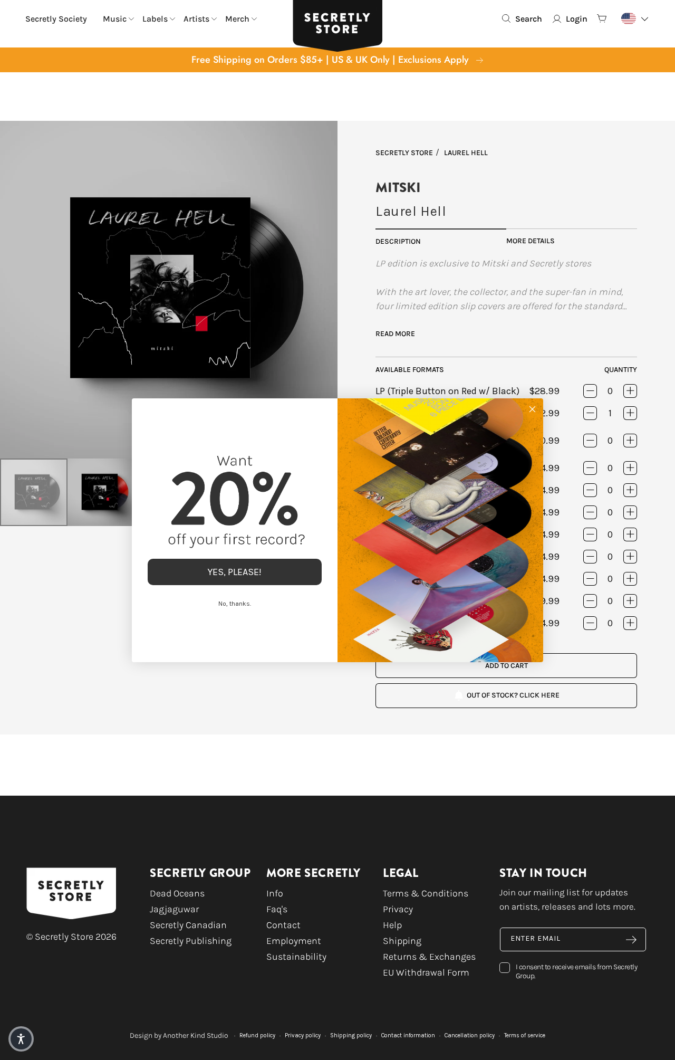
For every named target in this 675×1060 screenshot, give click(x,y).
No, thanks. (234, 603)
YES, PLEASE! (235, 572)
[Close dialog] (532, 409)
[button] (21, 1039)
